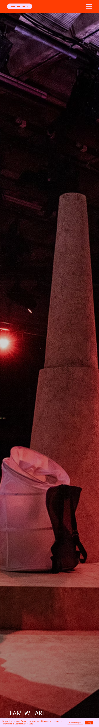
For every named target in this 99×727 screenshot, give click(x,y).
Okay (89, 722)
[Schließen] (96, 722)
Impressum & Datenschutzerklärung (18, 723)
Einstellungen (75, 722)
